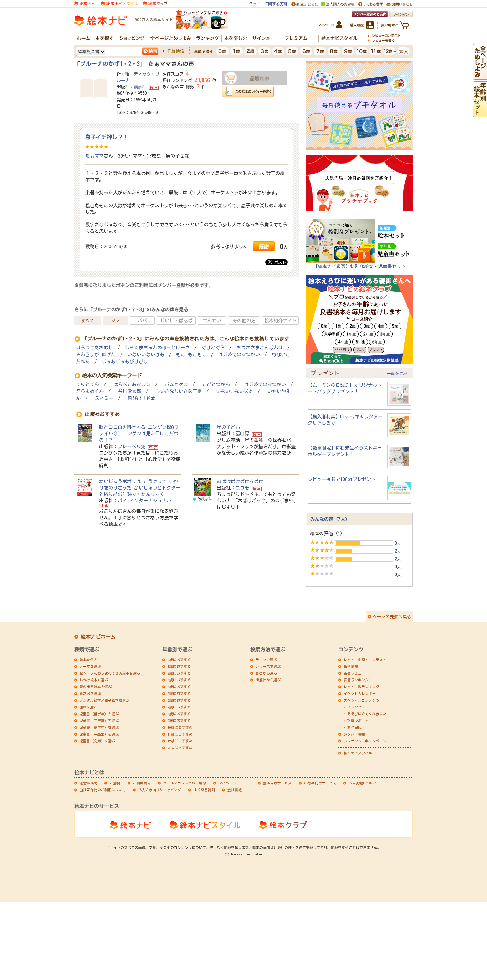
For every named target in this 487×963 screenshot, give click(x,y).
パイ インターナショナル (144, 500)
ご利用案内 (142, 783)
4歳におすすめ (179, 686)
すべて (87, 320)
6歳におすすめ (179, 700)
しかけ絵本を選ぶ (94, 680)
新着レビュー (354, 673)
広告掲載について (363, 783)
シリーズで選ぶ (268, 666)
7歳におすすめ (179, 707)
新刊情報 (351, 666)
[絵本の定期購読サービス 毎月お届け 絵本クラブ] (155, 3)
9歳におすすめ (179, 720)
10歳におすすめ (180, 727)
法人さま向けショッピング (159, 790)
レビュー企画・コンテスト (365, 659)
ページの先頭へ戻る (392, 616)
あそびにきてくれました (366, 714)
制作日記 (354, 727)
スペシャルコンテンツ (361, 700)
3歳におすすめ (179, 680)
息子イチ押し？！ (106, 137)
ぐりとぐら (213, 347)
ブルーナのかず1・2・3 (110, 64)
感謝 (264, 246)
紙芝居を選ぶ (90, 693)
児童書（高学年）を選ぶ (99, 727)
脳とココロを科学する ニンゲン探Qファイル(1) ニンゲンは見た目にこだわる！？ (139, 433)
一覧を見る (397, 373)
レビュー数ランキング (361, 686)
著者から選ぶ (266, 673)
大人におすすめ (180, 747)
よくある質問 (204, 790)
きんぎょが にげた (96, 354)
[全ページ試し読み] (480, 76)
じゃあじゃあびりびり (125, 361)
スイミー (104, 398)
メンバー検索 (354, 734)
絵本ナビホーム (98, 636)
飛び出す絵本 (141, 398)
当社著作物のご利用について (103, 790)
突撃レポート (358, 720)
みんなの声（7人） (330, 519)
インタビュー (358, 707)
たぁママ (94, 155)
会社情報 (234, 790)
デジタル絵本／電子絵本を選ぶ (104, 700)
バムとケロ (176, 384)
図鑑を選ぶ (88, 707)
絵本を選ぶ (88, 659)
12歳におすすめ (180, 741)
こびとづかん (216, 384)
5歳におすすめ (179, 693)
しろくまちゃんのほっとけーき (157, 347)
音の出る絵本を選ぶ (96, 686)
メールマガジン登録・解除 (184, 783)
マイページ (227, 783)
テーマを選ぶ (90, 666)
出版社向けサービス (320, 783)
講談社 (140, 86)
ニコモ (242, 487)
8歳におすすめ (179, 714)
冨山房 (242, 433)
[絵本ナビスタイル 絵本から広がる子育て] (119, 3)
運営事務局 (88, 783)
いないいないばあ (145, 354)
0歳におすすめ (179, 659)
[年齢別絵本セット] (480, 114)
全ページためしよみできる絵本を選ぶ (110, 673)
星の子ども (228, 427)
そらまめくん (90, 391)
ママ (115, 320)
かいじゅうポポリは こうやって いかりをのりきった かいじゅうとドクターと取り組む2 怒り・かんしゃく (139, 488)
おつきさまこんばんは (259, 347)
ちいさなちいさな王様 (178, 391)
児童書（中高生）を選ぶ (99, 734)
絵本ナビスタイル (358, 753)
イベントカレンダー (360, 693)
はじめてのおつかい (239, 354)
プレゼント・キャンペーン (365, 741)
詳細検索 (175, 51)
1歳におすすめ (179, 666)
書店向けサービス (277, 783)
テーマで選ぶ (266, 659)
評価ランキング (356, 680)
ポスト (279, 262)
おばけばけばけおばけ (240, 481)
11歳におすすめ (180, 734)
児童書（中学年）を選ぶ (99, 720)
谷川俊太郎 (129, 391)
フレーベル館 (131, 446)
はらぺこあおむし (94, 347)
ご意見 (115, 783)
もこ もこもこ (191, 354)
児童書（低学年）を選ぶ (99, 714)
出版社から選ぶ (268, 680)
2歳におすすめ (179, 673)
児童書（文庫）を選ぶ (97, 741)
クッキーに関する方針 (268, 4)
